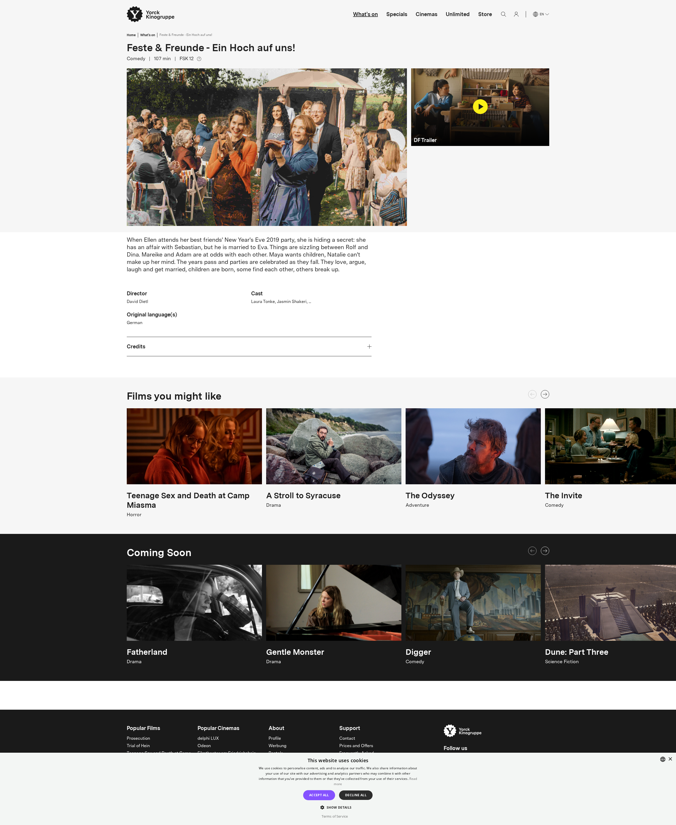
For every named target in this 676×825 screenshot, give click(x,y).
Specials (396, 14)
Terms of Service (335, 816)
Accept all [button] (319, 795)
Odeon (204, 746)
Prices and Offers (356, 746)
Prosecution (138, 739)
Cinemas (426, 14)
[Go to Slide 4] (271, 220)
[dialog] (338, 789)
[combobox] (662, 759)
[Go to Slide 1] (258, 220)
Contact (347, 739)
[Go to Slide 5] (275, 220)
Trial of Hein (138, 746)
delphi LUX (208, 739)
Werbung (278, 746)
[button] (267, 147)
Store (485, 14)
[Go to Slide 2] (263, 220)
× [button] (670, 759)
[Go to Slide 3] (267, 220)
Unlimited (458, 14)
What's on (365, 14)
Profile (275, 739)
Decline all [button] (356, 795)
